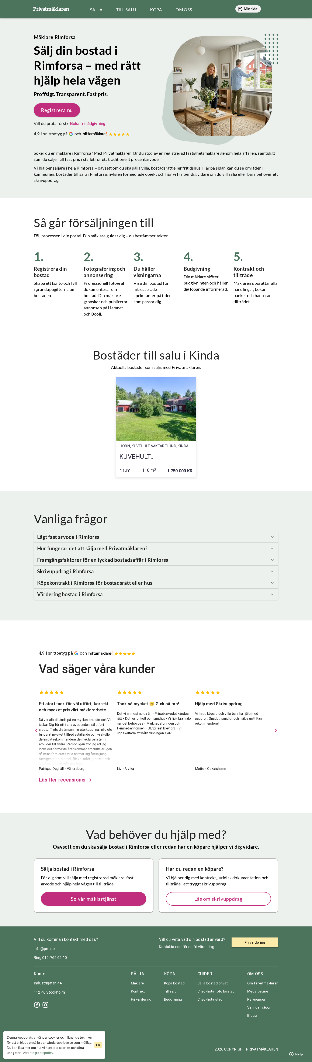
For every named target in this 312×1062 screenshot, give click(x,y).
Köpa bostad (174, 983)
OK (98, 1045)
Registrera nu (57, 110)
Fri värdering (141, 999)
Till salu (170, 991)
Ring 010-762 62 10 (50, 957)
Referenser (256, 999)
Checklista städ (209, 999)
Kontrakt (138, 991)
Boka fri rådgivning (87, 123)
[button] (156, 537)
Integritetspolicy (40, 1053)
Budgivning (173, 999)
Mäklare (137, 983)
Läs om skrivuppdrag (218, 899)
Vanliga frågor (259, 1007)
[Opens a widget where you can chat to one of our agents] (296, 1054)
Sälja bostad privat (212, 983)
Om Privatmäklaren (262, 983)
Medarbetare (257, 991)
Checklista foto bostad (216, 991)
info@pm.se (44, 948)
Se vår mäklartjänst (93, 899)
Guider (204, 974)
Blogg (252, 1015)
